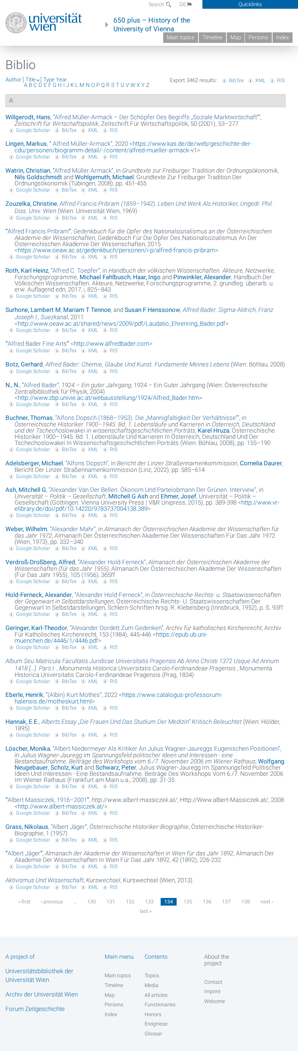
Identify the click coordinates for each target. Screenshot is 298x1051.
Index (282, 37)
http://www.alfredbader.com (111, 343)
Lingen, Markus (26, 143)
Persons (258, 37)
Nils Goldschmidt (38, 177)
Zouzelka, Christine (31, 203)
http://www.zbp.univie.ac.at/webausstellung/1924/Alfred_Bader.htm (108, 397)
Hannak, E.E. (22, 721)
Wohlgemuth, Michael (104, 177)
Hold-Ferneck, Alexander (38, 594)
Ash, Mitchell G (25, 489)
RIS (281, 80)
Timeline (212, 37)
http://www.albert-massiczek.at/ (61, 806)
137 (226, 901)
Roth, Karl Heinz (26, 270)
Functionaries (160, 1004)
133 (149, 901)
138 (245, 901)
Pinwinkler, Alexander (202, 277)
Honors (153, 1014)
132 (130, 901)
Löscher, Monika (27, 748)
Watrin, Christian (27, 170)
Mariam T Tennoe (87, 309)
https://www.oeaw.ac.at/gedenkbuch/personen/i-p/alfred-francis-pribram (116, 250)
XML (260, 80)
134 (168, 901)
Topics (152, 975)
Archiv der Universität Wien (41, 994)
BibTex (236, 80)
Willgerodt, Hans (28, 117)
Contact (213, 982)
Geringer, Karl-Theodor (36, 627)
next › (267, 901)
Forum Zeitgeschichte (35, 1008)
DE (183, 4)
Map (235, 37)
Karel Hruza (213, 430)
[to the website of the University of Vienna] (43, 22)
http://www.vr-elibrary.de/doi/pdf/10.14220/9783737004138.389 (147, 505)
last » (146, 911)
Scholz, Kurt (67, 767)
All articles (156, 995)
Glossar (153, 1033)
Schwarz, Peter (116, 767)
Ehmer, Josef (178, 496)
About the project (216, 959)
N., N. (12, 385)
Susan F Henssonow (152, 309)
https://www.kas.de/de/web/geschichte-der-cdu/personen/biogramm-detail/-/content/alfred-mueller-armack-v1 (133, 147)
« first (24, 901)
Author (13, 79)
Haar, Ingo (147, 277)
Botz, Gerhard (24, 364)
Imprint (212, 991)
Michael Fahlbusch (105, 277)
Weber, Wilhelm (26, 529)
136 (207, 901)
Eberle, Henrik (24, 694)
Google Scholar (33, 130)
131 (110, 901)
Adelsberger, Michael (34, 463)
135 (188, 901)
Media (151, 985)
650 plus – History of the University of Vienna (151, 24)
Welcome (214, 1001)
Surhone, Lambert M (33, 309)
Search (157, 4)
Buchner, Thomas (29, 417)
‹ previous (52, 901)
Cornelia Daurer (261, 463)
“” (156, 117)
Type (49, 79)
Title (30, 79)
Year (61, 79)
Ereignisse (156, 1024)
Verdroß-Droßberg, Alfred (40, 562)
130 (91, 901)
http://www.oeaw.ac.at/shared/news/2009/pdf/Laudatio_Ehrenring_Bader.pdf (121, 323)
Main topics (180, 37)
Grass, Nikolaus (26, 826)
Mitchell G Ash (128, 496)
